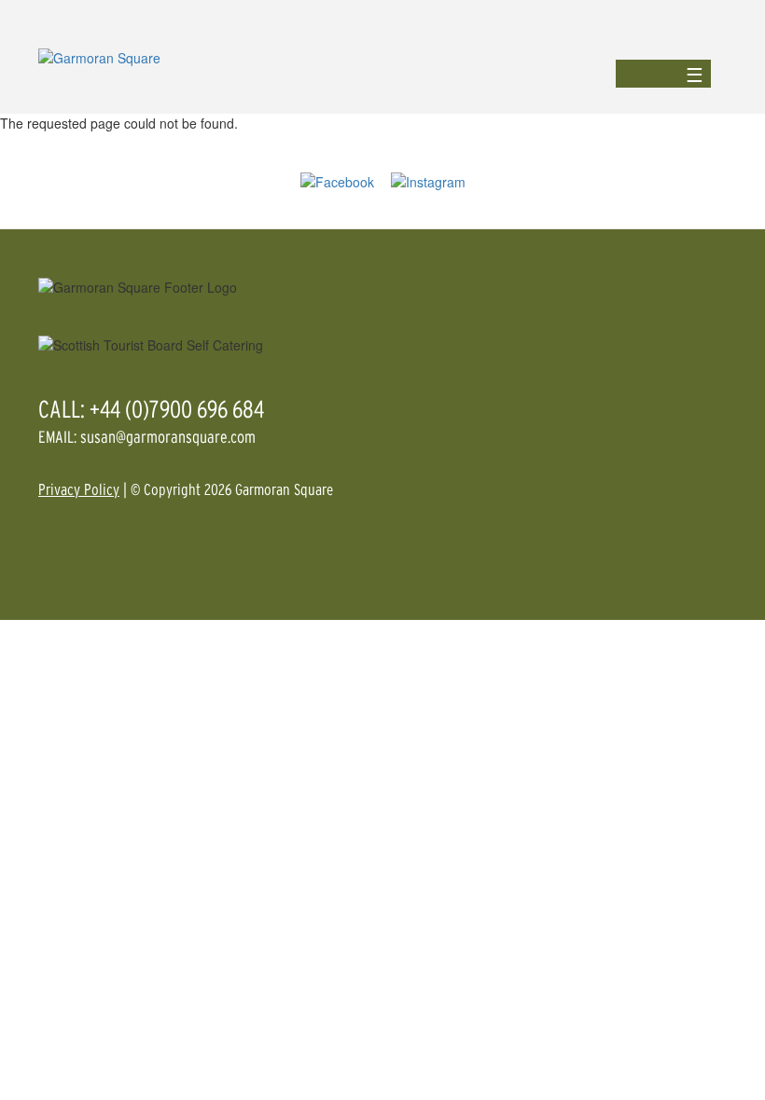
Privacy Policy (78, 489)
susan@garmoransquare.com (168, 437)
